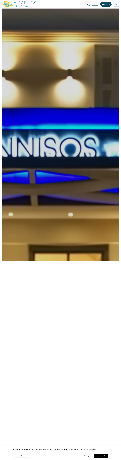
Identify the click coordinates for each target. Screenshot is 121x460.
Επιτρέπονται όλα (101, 456)
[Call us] (88, 4)
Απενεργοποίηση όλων (20, 456)
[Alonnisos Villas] (19, 4)
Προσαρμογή (87, 456)
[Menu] (95, 4)
